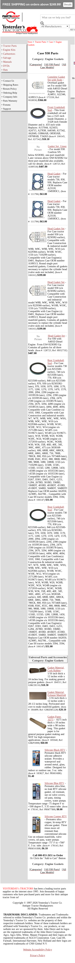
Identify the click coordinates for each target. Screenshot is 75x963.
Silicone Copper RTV (56, 816)
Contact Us (8, 80)
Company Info (10, 96)
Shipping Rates (10, 84)
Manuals (7, 61)
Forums (6, 104)
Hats (5, 69)
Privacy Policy (37, 955)
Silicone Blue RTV (54, 783)
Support (7, 108)
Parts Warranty (10, 100)
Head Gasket (54, 173)
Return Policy (10, 88)
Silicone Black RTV (55, 750)
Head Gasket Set (56, 228)
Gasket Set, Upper (57, 146)
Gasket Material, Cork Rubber (56, 669)
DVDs (6, 65)
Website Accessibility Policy (37, 949)
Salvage (7, 57)
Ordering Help (10, 92)
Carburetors (9, 54)
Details (68, 4)
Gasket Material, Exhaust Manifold (57, 693)
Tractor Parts (10, 46)
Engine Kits (9, 50)
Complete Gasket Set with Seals (56, 78)
